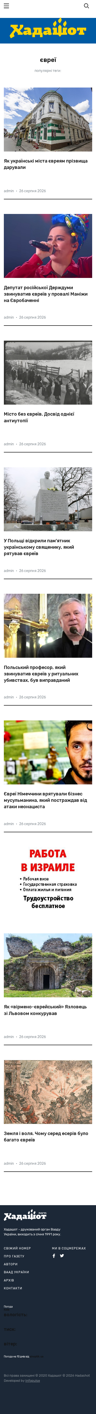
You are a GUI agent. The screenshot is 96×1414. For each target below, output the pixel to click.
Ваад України (16, 1272)
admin (9, 191)
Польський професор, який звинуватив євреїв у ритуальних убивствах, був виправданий (41, 674)
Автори (11, 1264)
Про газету (14, 1256)
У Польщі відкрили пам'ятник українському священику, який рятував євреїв (39, 547)
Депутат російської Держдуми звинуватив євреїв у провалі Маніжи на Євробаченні (46, 294)
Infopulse (32, 1381)
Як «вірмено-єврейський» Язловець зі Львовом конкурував (45, 1010)
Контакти (13, 1288)
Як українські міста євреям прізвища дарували (46, 164)
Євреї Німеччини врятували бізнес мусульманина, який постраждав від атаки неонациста (45, 800)
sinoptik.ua (37, 1356)
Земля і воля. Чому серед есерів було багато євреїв (46, 1137)
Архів (9, 1280)
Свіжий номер (17, 1248)
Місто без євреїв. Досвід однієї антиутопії (39, 417)
